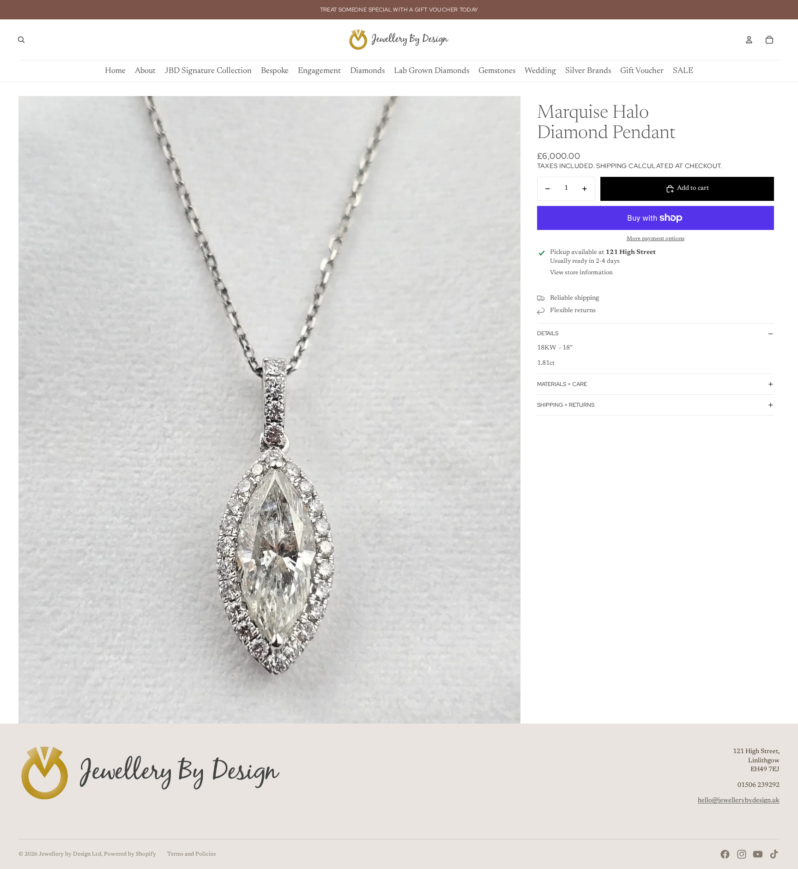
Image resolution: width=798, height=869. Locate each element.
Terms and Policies (191, 854)
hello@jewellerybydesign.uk (739, 800)
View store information (581, 273)
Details (547, 333)
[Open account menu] (749, 40)
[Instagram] (741, 854)
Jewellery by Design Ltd (70, 854)
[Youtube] (757, 854)
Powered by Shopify (130, 854)
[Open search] (21, 40)
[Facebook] (725, 854)
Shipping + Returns (565, 405)
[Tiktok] (774, 854)
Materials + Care (562, 384)
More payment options (655, 238)
